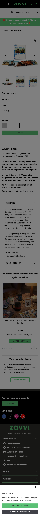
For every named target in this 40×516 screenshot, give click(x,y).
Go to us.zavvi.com (20, 505)
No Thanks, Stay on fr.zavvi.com (20, 512)
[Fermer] (37, 487)
